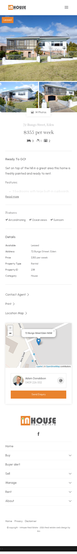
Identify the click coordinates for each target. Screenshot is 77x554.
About (9, 501)
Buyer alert (12, 464)
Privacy (19, 521)
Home (9, 446)
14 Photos (40, 112)
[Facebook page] (38, 434)
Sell (7, 473)
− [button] (10, 333)
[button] (10, 303)
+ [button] (10, 328)
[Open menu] (66, 7)
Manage (11, 482)
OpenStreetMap (53, 366)
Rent (8, 492)
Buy (7, 455)
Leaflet (39, 366)
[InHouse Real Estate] (17, 7)
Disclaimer (31, 521)
